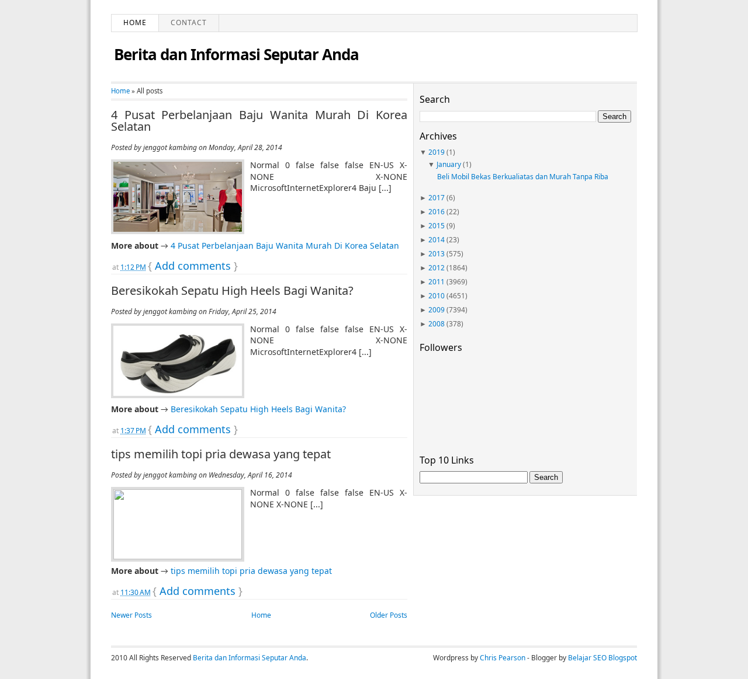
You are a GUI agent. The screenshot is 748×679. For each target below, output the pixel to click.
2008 (436, 324)
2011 (436, 282)
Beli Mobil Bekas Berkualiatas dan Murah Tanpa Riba (522, 177)
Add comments (193, 266)
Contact (189, 22)
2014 (436, 240)
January (449, 164)
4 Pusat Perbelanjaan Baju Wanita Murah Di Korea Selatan (259, 121)
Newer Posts (131, 615)
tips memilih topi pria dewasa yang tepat (221, 454)
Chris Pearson (502, 658)
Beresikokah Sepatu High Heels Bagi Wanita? (232, 291)
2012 (436, 268)
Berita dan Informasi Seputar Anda (236, 54)
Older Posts (388, 615)
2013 (436, 254)
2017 (436, 198)
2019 (436, 152)
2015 (436, 226)
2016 (436, 212)
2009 (436, 310)
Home (135, 22)
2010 (436, 296)
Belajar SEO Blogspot (602, 658)
